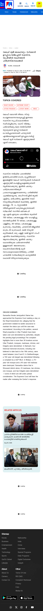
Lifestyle (5, 563)
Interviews (21, 548)
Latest (16, 48)
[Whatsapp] (11, 607)
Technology (6, 552)
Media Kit (19, 591)
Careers (5, 576)
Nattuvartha (34, 12)
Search (27, 6)
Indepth (20, 563)
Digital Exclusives (24, 559)
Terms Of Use (21, 573)
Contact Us (6, 580)
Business (5, 541)
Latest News (24, 109)
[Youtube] (32, 607)
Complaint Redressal (23, 580)
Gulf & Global (7, 559)
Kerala (14, 12)
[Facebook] (27, 607)
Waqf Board (8, 105)
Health (4, 548)
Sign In (33, 6)
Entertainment (24, 12)
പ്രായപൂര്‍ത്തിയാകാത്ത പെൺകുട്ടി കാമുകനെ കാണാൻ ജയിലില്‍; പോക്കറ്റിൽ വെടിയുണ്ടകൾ (18, 437)
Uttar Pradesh (9, 109)
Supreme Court (23, 105)
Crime (20, 545)
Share (38, 71)
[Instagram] (21, 607)
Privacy (18, 583)
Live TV (39, 6)
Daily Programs (23, 556)
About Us (5, 573)
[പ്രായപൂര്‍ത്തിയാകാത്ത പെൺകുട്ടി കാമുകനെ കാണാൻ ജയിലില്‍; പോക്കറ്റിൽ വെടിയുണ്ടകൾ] (21, 422)
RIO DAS (19, 576)
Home (6, 12)
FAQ (17, 587)
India (10, 48)
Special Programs (24, 552)
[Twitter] (16, 607)
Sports (4, 556)
